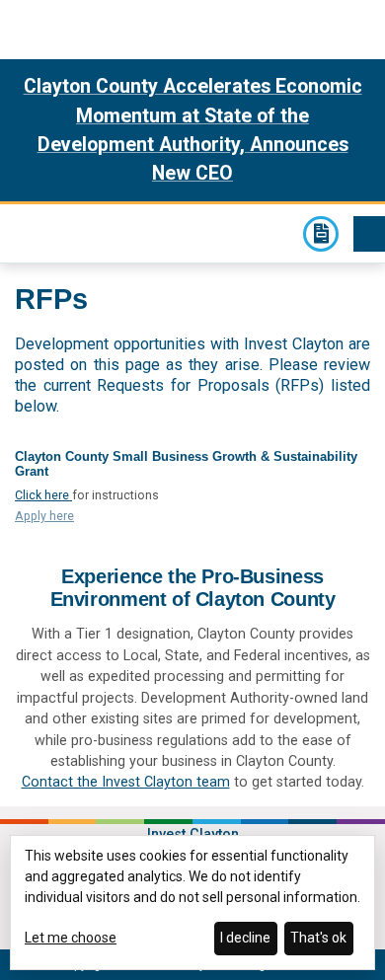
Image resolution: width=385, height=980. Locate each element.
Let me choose (70, 937)
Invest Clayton (27, 231)
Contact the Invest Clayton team (126, 782)
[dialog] (192, 902)
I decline (245, 937)
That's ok (318, 937)
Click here (43, 495)
